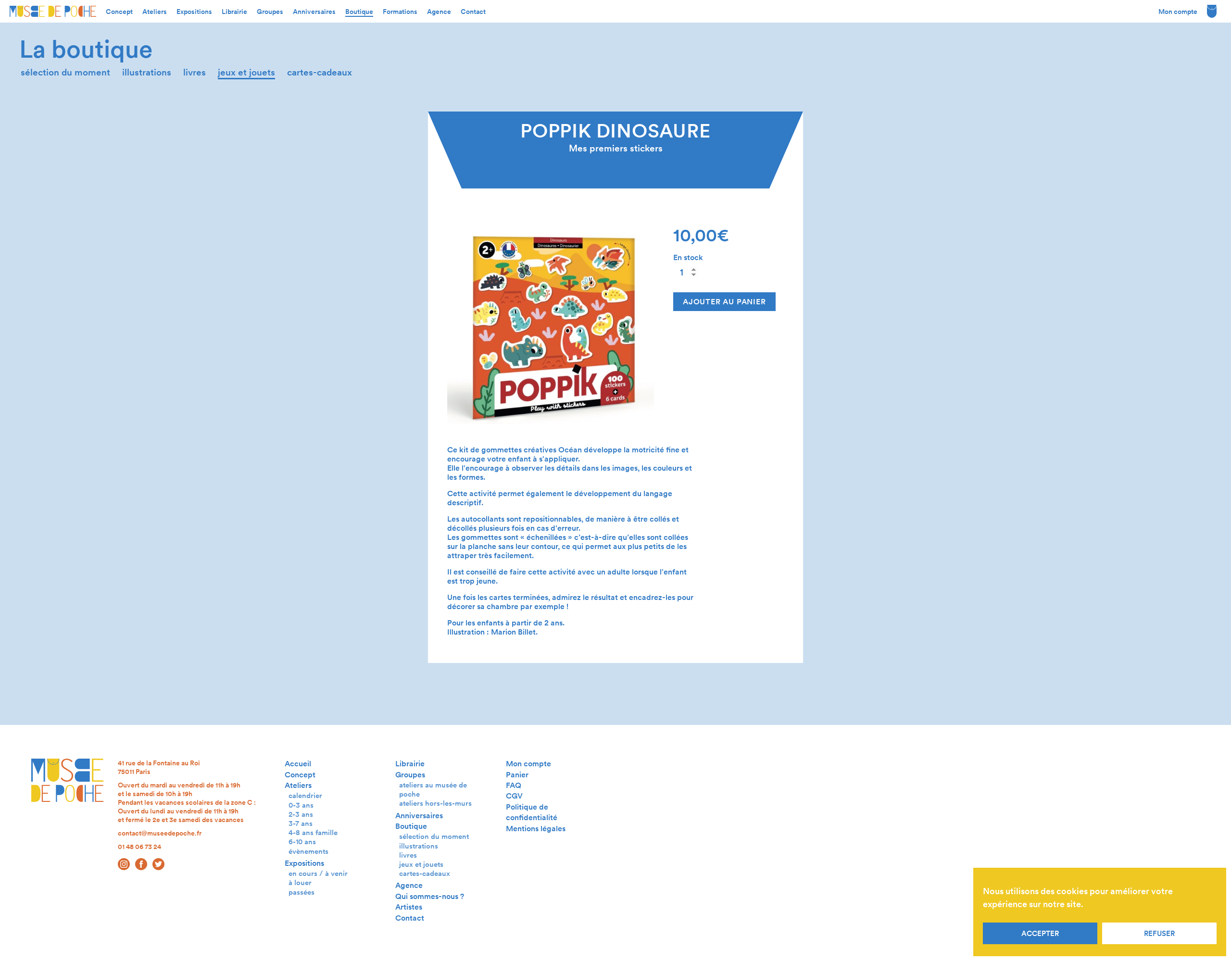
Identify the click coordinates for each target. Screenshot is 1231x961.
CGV (514, 795)
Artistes (408, 906)
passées (301, 892)
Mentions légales (535, 828)
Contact (473, 11)
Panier (517, 774)
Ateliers (154, 11)
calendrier (305, 795)
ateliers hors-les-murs (435, 803)
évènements (308, 851)
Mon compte (1177, 11)
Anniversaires (314, 11)
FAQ (513, 785)
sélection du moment (65, 72)
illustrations (146, 72)
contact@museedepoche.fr (159, 833)
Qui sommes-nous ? (429, 896)
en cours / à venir (318, 873)
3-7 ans (301, 823)
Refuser (1159, 933)
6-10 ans (302, 841)
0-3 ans (301, 805)
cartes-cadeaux (319, 72)
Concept (119, 11)
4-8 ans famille (313, 832)
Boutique (359, 11)
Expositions (194, 11)
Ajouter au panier (724, 301)
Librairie (234, 11)
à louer (300, 882)
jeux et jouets (246, 72)
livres (194, 72)
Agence (439, 11)
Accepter (1040, 933)
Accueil (298, 763)
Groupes (270, 11)
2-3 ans (301, 814)
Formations (400, 11)
